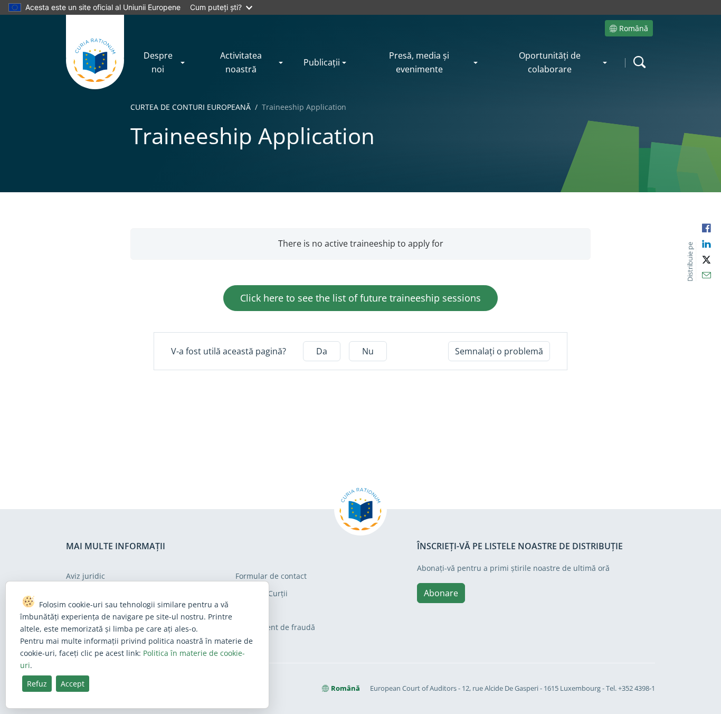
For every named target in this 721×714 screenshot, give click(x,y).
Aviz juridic (85, 576)
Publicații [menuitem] (321, 62)
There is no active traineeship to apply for (360, 243)
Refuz (37, 684)
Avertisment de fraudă (275, 627)
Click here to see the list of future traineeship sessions (360, 298)
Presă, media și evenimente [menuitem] (419, 62)
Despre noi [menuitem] (158, 62)
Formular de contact (271, 576)
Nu (368, 351)
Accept (72, 684)
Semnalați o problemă (499, 351)
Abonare (441, 593)
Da (321, 351)
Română (633, 28)
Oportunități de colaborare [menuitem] (550, 62)
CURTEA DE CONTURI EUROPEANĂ (190, 107)
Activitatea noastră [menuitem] (241, 62)
